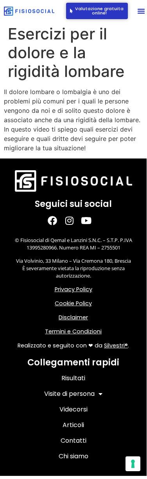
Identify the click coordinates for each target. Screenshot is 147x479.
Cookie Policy (73, 303)
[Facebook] (56, 220)
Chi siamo (73, 456)
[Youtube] (90, 220)
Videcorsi (73, 409)
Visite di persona (69, 393)
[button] (141, 11)
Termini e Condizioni (73, 331)
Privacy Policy (73, 289)
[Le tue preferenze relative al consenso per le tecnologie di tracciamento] (132, 463)
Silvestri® (116, 345)
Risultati (73, 378)
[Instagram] (73, 220)
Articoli (73, 424)
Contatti (73, 440)
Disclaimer (73, 317)
